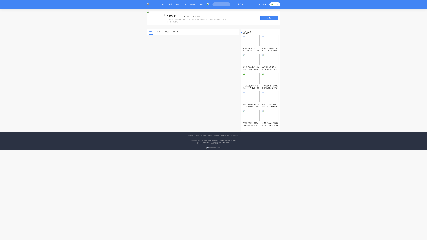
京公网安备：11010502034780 (220, 143)
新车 (170, 4)
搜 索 (227, 4)
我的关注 (262, 4)
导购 (184, 4)
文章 (159, 32)
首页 (164, 4)
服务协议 (229, 135)
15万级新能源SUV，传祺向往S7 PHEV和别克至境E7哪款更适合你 (251, 87)
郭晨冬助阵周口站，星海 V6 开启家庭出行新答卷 (270, 50)
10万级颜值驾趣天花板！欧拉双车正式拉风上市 (270, 68)
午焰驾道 (171, 16)
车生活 (201, 4)
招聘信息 (203, 135)
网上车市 (191, 135)
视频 (167, 32)
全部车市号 (240, 4)
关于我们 (197, 135)
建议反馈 (223, 135)
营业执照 (216, 135)
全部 (151, 32)
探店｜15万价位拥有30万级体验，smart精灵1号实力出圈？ (270, 106)
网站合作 (236, 135)
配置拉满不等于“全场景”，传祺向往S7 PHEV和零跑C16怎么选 (251, 50)
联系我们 (210, 135)
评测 (177, 4)
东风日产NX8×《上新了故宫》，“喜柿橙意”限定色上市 (270, 124)
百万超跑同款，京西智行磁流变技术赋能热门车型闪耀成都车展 (250, 124)
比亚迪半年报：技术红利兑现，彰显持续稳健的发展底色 (270, 87)
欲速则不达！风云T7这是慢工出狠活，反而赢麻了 (251, 68)
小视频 (175, 32)
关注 (269, 18)
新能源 (192, 4)
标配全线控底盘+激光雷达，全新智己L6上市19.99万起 (251, 106)
